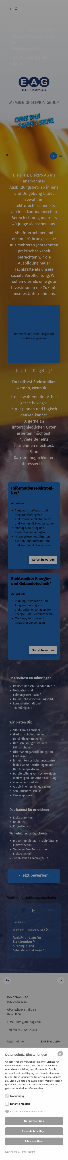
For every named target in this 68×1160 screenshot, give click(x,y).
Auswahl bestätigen (34, 1131)
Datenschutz (12, 1151)
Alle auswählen (34, 1141)
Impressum (28, 1151)
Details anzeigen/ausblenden (26, 1111)
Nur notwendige (34, 1120)
